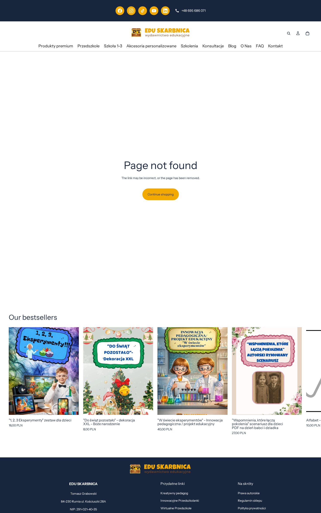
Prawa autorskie (249, 493)
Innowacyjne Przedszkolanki (179, 501)
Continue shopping (161, 194)
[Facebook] (120, 10)
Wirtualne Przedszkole (176, 508)
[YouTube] (154, 10)
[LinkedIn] (165, 10)
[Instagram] (131, 10)
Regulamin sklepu (250, 501)
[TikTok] (142, 10)
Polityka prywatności (252, 508)
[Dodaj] (72, 408)
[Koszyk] (307, 33)
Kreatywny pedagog (174, 493)
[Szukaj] (288, 33)
